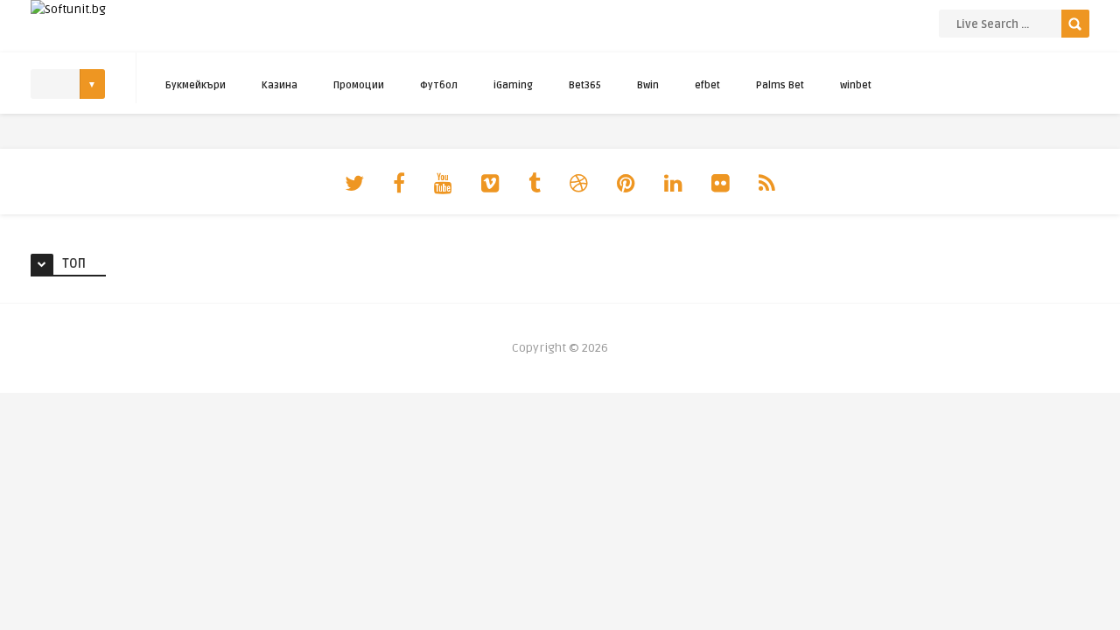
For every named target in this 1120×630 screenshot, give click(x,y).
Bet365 (585, 85)
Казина (280, 85)
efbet (707, 85)
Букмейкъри (195, 85)
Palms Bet (780, 85)
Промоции (358, 85)
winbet (856, 85)
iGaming (513, 85)
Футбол (439, 85)
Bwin (648, 85)
